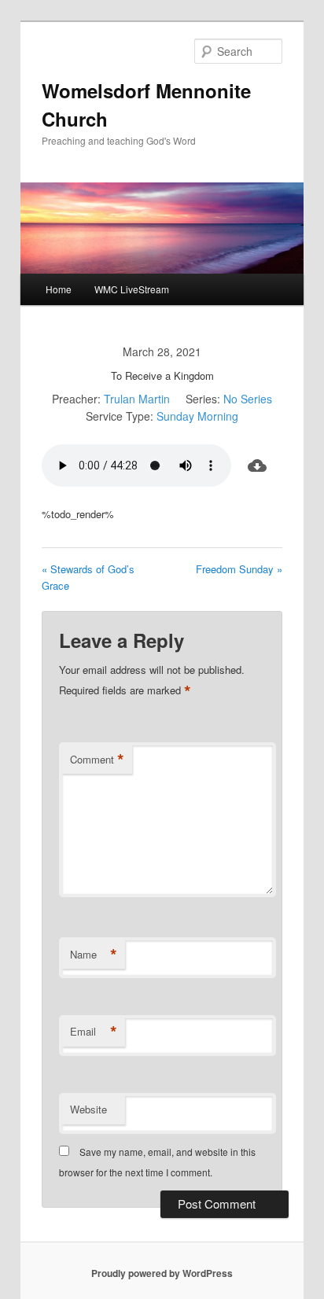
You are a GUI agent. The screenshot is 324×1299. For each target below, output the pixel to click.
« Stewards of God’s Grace (88, 577)
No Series (247, 399)
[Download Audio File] (257, 465)
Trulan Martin (137, 399)
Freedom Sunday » (239, 568)
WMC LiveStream (131, 289)
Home (59, 289)
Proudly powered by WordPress (162, 1273)
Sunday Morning (197, 416)
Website (88, 1109)
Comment (97, 759)
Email (93, 1031)
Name (93, 954)
